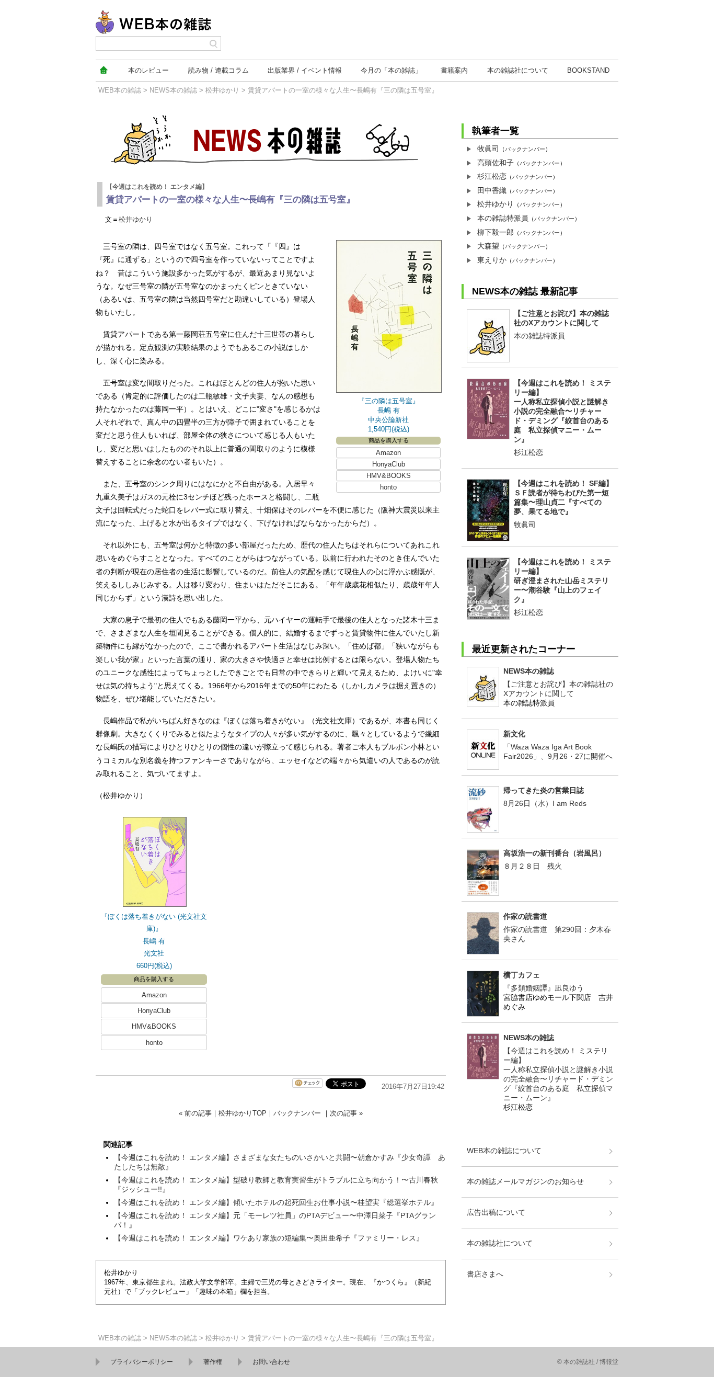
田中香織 (491, 190)
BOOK (588, 70)
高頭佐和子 (495, 162)
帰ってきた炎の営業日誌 (543, 790)
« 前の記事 (195, 1113)
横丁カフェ (521, 975)
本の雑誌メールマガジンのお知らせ (525, 1181)
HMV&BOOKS (388, 476)
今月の (391, 70)
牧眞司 (488, 148)
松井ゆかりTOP (242, 1113)
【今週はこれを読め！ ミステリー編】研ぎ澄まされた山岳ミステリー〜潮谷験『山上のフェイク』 (562, 580)
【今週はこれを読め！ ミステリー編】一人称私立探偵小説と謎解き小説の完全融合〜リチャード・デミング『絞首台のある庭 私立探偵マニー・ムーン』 (562, 411)
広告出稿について (496, 1212)
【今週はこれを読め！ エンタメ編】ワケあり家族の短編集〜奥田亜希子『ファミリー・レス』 (268, 1238)
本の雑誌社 (517, 70)
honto (388, 487)
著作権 (212, 1361)
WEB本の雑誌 (119, 90)
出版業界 (305, 70)
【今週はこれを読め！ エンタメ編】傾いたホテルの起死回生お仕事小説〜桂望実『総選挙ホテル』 (276, 1202)
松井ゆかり (222, 90)
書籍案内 (454, 70)
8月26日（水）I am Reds (544, 803)
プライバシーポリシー (141, 1361)
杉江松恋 (491, 176)
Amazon (388, 453)
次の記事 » (346, 1113)
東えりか (491, 260)
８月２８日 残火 (532, 866)
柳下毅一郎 (495, 232)
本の (148, 70)
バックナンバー (297, 1113)
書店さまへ (485, 1274)
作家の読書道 (525, 916)
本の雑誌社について (500, 1243)
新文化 (514, 734)
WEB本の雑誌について (504, 1150)
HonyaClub (388, 464)
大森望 (488, 246)
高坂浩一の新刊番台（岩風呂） (554, 853)
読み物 (218, 70)
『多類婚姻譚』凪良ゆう (543, 988)
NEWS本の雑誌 (173, 90)
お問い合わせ (271, 1361)
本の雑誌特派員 (502, 218)
